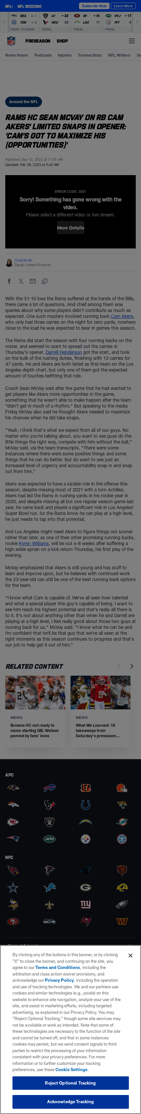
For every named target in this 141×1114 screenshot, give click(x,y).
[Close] (130, 955)
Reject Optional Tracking (70, 1083)
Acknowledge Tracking (70, 1101)
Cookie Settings (71, 1069)
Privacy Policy (59, 980)
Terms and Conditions (57, 967)
